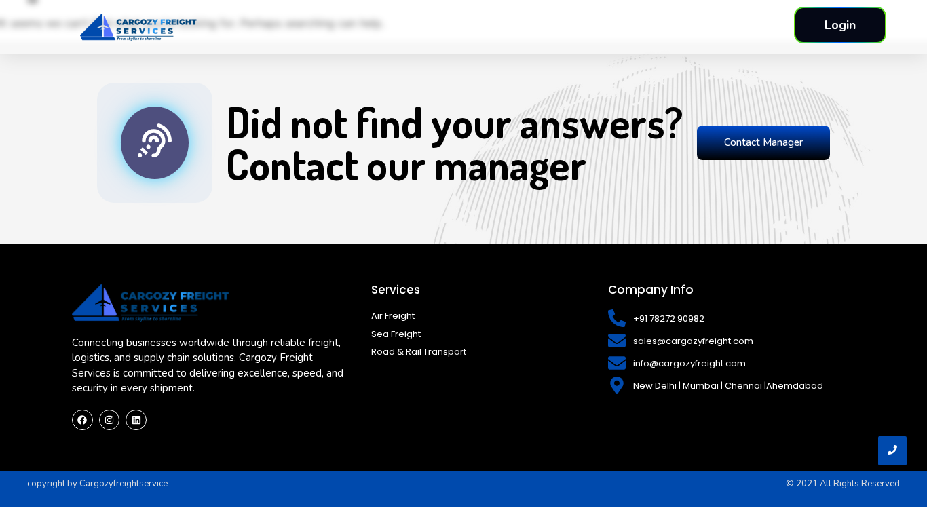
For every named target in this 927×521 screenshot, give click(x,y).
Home (510, 26)
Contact (692, 26)
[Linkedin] (136, 420)
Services (631, 26)
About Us (568, 26)
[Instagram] (109, 420)
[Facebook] (82, 420)
